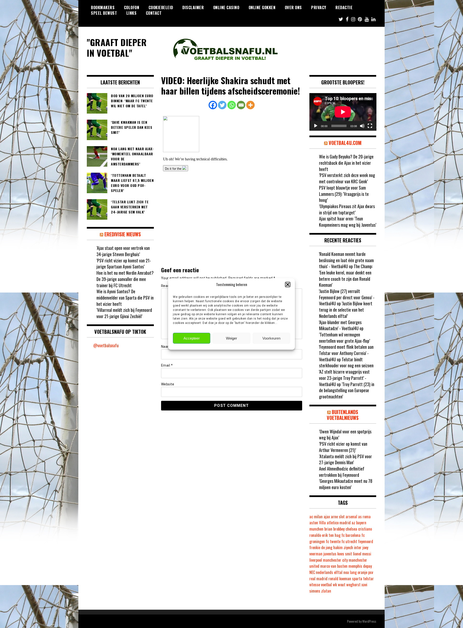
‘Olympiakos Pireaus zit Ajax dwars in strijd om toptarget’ (347, 209)
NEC (312, 572)
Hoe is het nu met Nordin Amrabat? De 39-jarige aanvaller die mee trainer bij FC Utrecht (125, 279)
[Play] (315, 125)
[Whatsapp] (231, 105)
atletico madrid (339, 523)
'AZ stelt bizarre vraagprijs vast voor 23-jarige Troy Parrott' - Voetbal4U (344, 378)
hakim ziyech (343, 547)
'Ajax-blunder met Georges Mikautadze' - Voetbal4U (340, 325)
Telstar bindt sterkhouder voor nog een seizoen (346, 362)
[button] (287, 284)
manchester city (335, 560)
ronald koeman (339, 578)
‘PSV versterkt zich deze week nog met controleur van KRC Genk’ (347, 178)
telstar (368, 578)
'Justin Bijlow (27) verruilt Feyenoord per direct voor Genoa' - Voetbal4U (346, 297)
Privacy (318, 7)
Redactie (344, 7)
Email (167, 365)
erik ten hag (331, 535)
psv (370, 572)
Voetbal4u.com (345, 142)
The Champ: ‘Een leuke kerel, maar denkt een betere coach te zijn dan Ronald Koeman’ (346, 275)
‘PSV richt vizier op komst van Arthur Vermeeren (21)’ (343, 447)
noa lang (350, 572)
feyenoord (365, 541)
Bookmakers (103, 7)
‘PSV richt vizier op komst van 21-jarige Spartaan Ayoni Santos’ (123, 263)
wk (335, 584)
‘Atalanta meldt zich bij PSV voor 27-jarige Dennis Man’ (345, 459)
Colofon (131, 7)
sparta (357, 578)
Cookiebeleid (161, 7)
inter (357, 547)
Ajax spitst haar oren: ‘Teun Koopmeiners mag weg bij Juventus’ (347, 221)
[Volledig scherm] (370, 125)
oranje (362, 572)
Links (131, 13)
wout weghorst (349, 584)
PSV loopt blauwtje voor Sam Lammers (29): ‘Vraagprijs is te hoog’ (344, 193)
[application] (342, 112)
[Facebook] (213, 105)
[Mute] (362, 125)
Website (167, 384)
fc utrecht (349, 541)
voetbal (326, 584)
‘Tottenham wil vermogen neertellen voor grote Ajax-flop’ (344, 337)
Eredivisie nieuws (122, 234)
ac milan (316, 516)
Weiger (231, 338)
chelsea (351, 529)
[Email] (241, 105)
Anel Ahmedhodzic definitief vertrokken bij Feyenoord (341, 471)
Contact (154, 13)
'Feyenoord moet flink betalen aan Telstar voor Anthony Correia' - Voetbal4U (346, 353)
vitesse (314, 584)
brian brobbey (334, 529)
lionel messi (362, 554)
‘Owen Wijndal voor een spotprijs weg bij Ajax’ (345, 434)
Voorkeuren (271, 338)
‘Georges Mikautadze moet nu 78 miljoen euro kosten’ (345, 484)
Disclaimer (193, 7)
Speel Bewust (104, 13)
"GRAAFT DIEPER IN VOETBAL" (117, 47)
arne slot (338, 516)
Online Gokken (262, 7)
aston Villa (317, 523)
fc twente (333, 541)
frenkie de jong (320, 547)
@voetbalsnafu (106, 345)
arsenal (351, 516)
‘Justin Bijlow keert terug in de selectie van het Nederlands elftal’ (345, 309)
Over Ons (293, 7)
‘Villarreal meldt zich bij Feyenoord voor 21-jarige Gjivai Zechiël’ (124, 313)
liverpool (315, 560)
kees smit (344, 554)
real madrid (318, 578)
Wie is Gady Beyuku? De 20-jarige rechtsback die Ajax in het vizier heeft (346, 162)
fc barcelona (351, 535)
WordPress (369, 621)
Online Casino (226, 7)
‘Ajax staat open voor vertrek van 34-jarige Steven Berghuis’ (123, 251)
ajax (327, 516)
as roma (364, 516)
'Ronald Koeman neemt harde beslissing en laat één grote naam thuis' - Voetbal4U (346, 260)
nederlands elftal (329, 572)
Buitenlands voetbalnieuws (343, 414)
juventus (329, 554)
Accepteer (192, 338)
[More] (250, 105)
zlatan (326, 591)
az (353, 523)
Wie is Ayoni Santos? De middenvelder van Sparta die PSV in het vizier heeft (125, 297)
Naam (167, 346)
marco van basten (333, 566)
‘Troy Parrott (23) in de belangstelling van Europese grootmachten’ (346, 390)
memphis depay (360, 566)
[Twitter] (222, 105)
